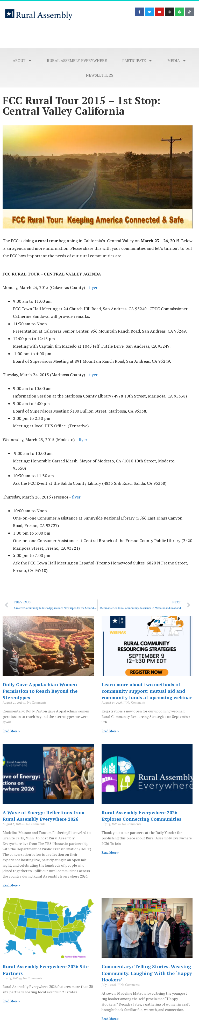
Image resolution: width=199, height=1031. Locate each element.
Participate (134, 60)
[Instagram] (169, 12)
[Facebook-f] (139, 12)
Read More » (11, 731)
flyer (93, 287)
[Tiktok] (189, 12)
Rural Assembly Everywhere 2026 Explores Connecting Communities (141, 815)
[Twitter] (149, 12)
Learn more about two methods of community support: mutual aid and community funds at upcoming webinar (147, 690)
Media (173, 60)
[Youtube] (159, 12)
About (19, 60)
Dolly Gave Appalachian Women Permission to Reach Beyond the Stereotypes (40, 690)
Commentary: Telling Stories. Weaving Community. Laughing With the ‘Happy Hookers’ (147, 972)
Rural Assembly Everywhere (77, 60)
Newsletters (99, 75)
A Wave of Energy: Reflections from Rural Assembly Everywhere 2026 (43, 815)
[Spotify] (179, 12)
